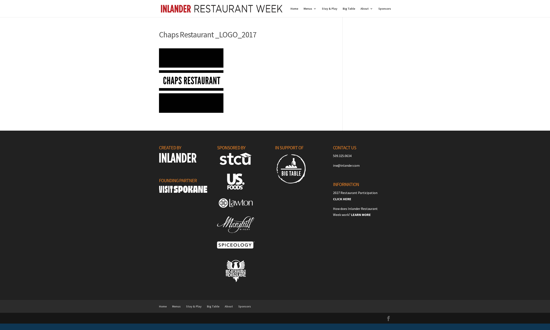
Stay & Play (329, 9)
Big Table (349, 9)
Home (294, 9)
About (365, 9)
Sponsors (384, 9)
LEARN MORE (361, 214)
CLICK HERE (342, 199)
